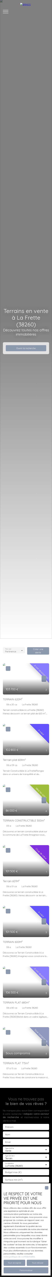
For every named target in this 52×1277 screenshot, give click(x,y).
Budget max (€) (13, 1172)
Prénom (9, 1127)
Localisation (9, 1163)
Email (8, 1142)
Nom (7, 1134)
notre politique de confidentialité (19, 1256)
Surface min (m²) (14, 1179)
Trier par (8, 649)
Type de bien (9, 1156)
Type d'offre (9, 1148)
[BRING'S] (34, 11)
